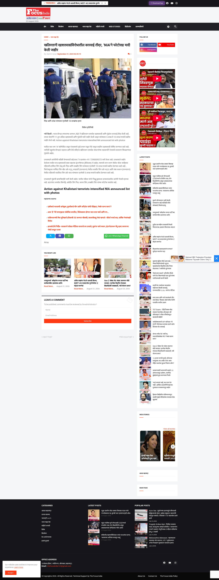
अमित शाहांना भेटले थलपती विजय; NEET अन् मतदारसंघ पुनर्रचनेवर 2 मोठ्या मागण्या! (85, 3)
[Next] (105, 3)
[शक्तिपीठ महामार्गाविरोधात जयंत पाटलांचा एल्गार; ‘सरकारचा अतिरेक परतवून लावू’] (93, 540)
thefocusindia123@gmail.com (59, 566)
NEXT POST (47, 337)
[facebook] (167, 3)
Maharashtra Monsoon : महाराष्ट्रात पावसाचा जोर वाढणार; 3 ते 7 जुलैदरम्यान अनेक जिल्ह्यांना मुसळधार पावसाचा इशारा (162, 540)
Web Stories (114, 27)
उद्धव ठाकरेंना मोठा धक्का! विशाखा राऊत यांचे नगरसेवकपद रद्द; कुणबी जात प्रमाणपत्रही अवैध (163, 166)
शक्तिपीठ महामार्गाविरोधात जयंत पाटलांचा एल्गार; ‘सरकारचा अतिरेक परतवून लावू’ (163, 190)
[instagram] (177, 3)
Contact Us (152, 576)
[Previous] (102, 3)
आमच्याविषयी (139, 27)
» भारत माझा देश (53, 37)
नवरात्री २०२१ (46, 518)
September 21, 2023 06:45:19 (69, 54)
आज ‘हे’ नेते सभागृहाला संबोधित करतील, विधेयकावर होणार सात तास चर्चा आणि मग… (78, 212)
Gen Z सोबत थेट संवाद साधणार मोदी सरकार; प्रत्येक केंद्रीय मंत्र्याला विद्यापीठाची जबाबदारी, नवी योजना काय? (117, 283)
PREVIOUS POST (125, 337)
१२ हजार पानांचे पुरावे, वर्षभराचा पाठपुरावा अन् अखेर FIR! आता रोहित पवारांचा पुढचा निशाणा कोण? (163, 360)
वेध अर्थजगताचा (46, 537)
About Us (141, 576)
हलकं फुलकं (45, 541)
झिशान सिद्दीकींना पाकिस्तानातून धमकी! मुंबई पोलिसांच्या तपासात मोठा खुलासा (164, 397)
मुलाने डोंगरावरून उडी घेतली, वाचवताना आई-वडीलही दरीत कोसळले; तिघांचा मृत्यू (161, 202)
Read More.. (49, 286)
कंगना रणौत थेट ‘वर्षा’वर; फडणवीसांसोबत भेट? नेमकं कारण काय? (163, 336)
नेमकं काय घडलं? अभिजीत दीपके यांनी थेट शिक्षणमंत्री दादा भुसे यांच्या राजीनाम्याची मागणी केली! (164, 275)
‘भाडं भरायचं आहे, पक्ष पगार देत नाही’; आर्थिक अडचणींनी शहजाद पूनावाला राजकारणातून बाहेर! (163, 384)
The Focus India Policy (169, 576)
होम (45, 27)
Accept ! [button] (11, 573)
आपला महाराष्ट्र (73, 27)
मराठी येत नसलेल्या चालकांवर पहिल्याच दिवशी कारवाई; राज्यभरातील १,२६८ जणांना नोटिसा (164, 287)
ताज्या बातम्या (46, 514)
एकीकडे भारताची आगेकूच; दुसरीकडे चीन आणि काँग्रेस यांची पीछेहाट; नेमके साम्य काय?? (80, 206)
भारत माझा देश (87, 27)
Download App (157, 3)
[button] (169, 26)
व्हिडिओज (128, 27)
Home (46, 37)
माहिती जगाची (100, 27)
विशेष (52, 27)
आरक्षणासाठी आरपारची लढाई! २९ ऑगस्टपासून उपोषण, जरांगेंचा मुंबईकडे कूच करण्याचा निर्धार (163, 372)
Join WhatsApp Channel (118, 236)
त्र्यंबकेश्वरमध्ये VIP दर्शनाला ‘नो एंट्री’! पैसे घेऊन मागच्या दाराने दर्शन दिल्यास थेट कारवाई (164, 324)
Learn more (18, 567)
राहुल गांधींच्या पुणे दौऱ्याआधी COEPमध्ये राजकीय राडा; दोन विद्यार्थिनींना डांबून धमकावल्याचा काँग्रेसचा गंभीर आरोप (113, 525)
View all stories (169, 429)
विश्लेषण (61, 27)
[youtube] (172, 3)
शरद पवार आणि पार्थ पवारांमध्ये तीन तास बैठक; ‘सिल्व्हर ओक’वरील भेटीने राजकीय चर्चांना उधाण (164, 299)
